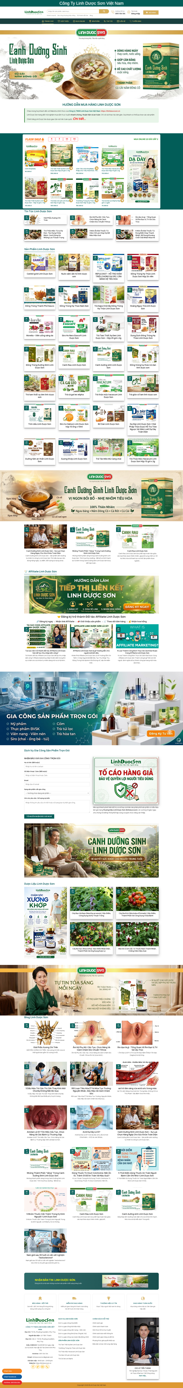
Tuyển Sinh (136, 21)
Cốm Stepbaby (30, 169)
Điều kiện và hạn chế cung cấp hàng (105, 1344)
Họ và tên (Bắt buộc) (32, 762)
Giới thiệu (65, 21)
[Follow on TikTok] (38, 1366)
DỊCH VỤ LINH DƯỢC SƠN (68, 1319)
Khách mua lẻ (51, 15)
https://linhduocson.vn (110, 111)
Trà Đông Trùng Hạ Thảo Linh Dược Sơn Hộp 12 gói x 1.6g (86, 202)
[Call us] (47, 1366)
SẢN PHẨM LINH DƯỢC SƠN (68, 1340)
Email (26, 780)
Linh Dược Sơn (64, 1280)
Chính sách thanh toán (100, 1326)
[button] (45, 166)
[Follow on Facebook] (33, 1366)
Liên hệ (122, 21)
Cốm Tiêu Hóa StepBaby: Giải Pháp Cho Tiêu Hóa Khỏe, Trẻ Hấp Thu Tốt (87, 170)
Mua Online (80, 21)
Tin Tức (109, 21)
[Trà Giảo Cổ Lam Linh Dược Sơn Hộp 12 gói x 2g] (62, 187)
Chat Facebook (10, 1377)
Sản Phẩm (95, 21)
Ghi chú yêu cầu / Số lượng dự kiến (37, 798)
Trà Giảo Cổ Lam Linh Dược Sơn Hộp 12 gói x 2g (60, 202)
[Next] (159, 646)
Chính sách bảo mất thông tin (103, 1333)
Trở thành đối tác (82, 15)
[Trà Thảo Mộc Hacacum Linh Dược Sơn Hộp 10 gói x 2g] (113, 155)
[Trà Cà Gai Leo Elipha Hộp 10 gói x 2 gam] (113, 187)
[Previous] (23, 646)
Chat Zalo (8, 1371)
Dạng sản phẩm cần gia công (34, 789)
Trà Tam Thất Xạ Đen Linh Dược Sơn (70, 1345)
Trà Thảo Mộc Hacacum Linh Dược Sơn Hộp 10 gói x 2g (112, 170)
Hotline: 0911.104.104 (12, 1382)
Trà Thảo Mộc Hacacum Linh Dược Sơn (71, 1352)
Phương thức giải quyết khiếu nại (104, 1340)
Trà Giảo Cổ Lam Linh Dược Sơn (68, 1355)
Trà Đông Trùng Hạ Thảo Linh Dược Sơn (71, 1348)
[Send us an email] (42, 1366)
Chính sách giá (98, 1323)
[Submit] (104, 11)
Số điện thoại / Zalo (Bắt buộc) (35, 771)
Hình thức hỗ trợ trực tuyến (102, 1330)
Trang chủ (49, 21)
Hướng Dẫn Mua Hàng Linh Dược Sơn (91, 105)
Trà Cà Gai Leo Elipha (65, 1359)
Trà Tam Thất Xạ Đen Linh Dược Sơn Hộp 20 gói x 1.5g (60, 170)
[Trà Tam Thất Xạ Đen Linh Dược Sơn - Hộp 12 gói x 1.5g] (36, 187)
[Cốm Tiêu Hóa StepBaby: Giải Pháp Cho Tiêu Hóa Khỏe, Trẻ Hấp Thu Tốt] (87, 155)
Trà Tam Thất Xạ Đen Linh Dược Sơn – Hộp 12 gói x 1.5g (35, 202)
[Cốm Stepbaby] (36, 155)
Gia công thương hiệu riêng (66, 15)
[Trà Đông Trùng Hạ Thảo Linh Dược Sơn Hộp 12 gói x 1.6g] (87, 187)
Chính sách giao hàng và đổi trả (103, 1337)
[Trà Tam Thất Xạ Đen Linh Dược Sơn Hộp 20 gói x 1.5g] (62, 155)
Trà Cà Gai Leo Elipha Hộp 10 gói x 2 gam (112, 202)
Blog (91, 15)
